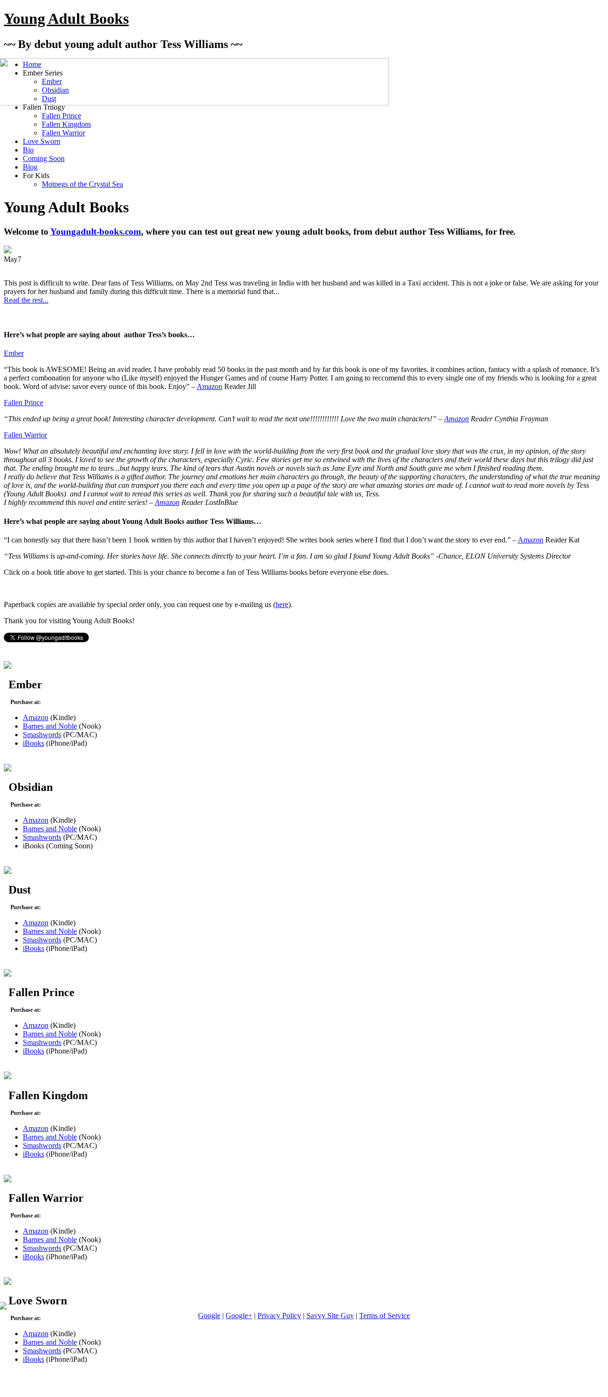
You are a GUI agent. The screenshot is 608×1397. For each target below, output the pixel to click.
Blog (30, 167)
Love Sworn (41, 141)
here (282, 604)
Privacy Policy (279, 1315)
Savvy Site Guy (330, 1315)
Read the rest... (26, 300)
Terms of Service (384, 1315)
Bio (28, 150)
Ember (14, 353)
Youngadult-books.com (95, 232)
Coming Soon (44, 158)
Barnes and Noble (50, 726)
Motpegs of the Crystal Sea (82, 184)
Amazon (209, 386)
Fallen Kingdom (66, 124)
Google (209, 1315)
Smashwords (42, 735)
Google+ (239, 1315)
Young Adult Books (66, 18)
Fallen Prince (61, 116)
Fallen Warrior (63, 133)
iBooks (33, 743)
